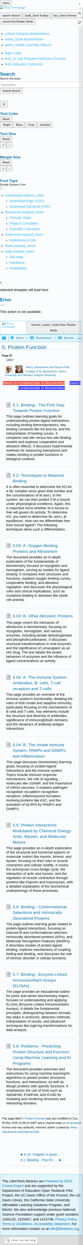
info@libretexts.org (64, 1229)
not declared (73, 1123)
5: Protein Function (33, 1118)
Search (7, 1240)
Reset (6, 118)
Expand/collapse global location (79, 337)
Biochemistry (72, 337)
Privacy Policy (66, 1219)
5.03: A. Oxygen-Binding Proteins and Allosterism (35, 548)
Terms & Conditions (17, 1224)
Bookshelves (43, 337)
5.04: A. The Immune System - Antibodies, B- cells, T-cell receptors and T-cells (41, 683)
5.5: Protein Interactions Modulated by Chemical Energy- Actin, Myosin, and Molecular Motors (42, 833)
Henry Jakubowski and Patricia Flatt (47, 367)
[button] (17, 263)
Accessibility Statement (52, 1224)
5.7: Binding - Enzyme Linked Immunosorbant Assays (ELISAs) (40, 980)
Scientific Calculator (24, 229)
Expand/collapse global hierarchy (6, 338)
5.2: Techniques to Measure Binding (38, 478)
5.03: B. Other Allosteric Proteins (43, 616)
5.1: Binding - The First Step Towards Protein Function (38, 408)
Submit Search (11, 90)
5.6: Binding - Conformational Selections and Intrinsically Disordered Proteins (40, 912)
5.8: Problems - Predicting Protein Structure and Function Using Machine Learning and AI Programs (42, 1055)
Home (19, 337)
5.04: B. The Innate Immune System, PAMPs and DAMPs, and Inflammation (40, 750)
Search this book (10, 78)
